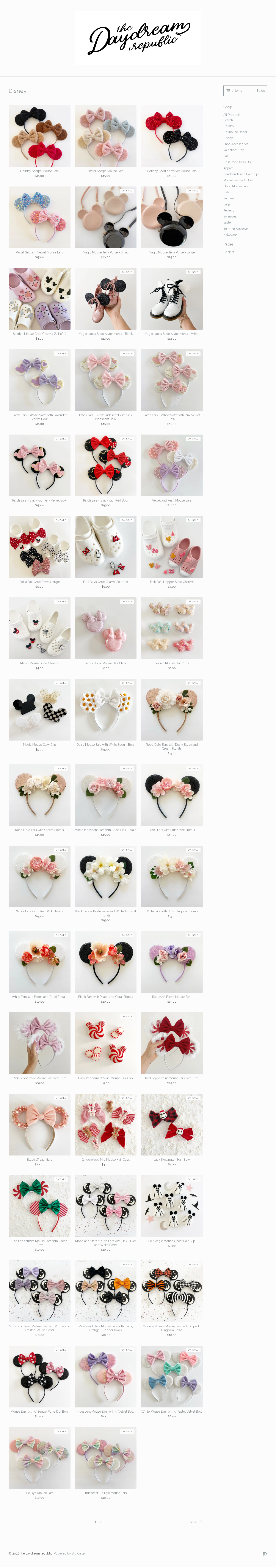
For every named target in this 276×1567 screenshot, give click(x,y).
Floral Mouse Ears (235, 186)
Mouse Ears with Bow (238, 180)
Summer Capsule (235, 228)
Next (194, 1522)
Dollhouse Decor (235, 132)
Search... (229, 120)
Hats (226, 192)
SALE (227, 156)
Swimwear (230, 216)
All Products (231, 114)
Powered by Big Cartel (69, 1553)
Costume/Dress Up (237, 162)
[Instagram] (265, 1554)
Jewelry (228, 210)
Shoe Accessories (235, 144)
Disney (228, 138)
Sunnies (228, 198)
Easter (227, 222)
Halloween (230, 234)
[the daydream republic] (138, 38)
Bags (226, 204)
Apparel (228, 168)
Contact (228, 252)
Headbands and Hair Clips (241, 174)
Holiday (228, 126)
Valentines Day (233, 150)
